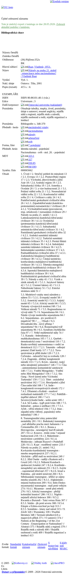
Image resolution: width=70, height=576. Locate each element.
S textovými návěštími (53, 545)
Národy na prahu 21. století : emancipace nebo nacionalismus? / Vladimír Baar (38, 73)
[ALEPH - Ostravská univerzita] (7, 7)
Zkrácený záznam (42, 546)
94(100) (32, 166)
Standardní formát (15, 546)
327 (30, 159)
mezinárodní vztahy (38, 127)
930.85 (31, 163)
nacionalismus (35, 131)
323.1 (31, 156)
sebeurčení (33, 138)
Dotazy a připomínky (13, 571)
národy (31, 134)
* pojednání (34, 145)
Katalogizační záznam (29, 546)
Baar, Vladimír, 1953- (39, 66)
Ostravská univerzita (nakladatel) (45, 104)
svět (30, 141)
